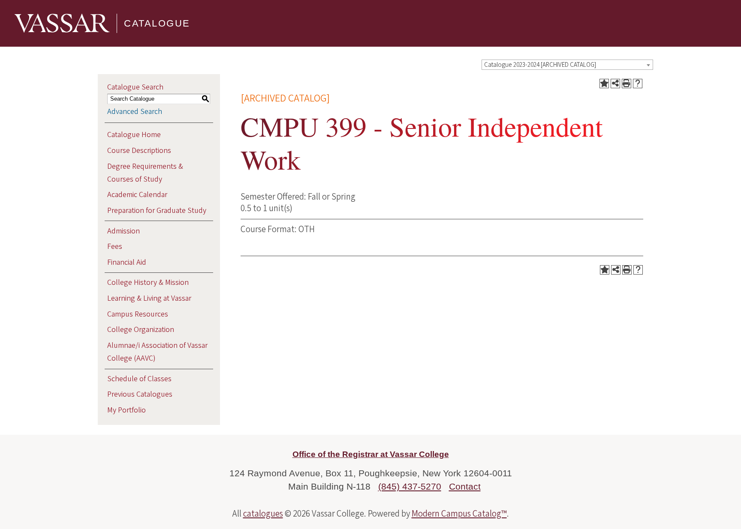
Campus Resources (137, 314)
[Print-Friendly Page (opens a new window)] (626, 83)
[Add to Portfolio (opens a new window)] (604, 83)
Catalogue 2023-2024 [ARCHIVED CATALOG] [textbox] (540, 64)
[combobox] (567, 65)
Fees (114, 246)
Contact (465, 486)
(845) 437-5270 (409, 486)
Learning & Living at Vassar (149, 298)
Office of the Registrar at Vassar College (370, 454)
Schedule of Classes (139, 379)
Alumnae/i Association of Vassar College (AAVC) (157, 352)
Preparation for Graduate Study (156, 210)
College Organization (140, 329)
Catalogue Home (134, 134)
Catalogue (157, 23)
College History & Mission (148, 282)
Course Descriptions (139, 150)
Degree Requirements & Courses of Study (145, 173)
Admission (123, 231)
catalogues (263, 513)
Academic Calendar (137, 194)
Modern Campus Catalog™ (459, 513)
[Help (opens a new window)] (637, 83)
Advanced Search (134, 111)
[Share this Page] (615, 83)
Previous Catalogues (139, 394)
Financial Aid (126, 262)
